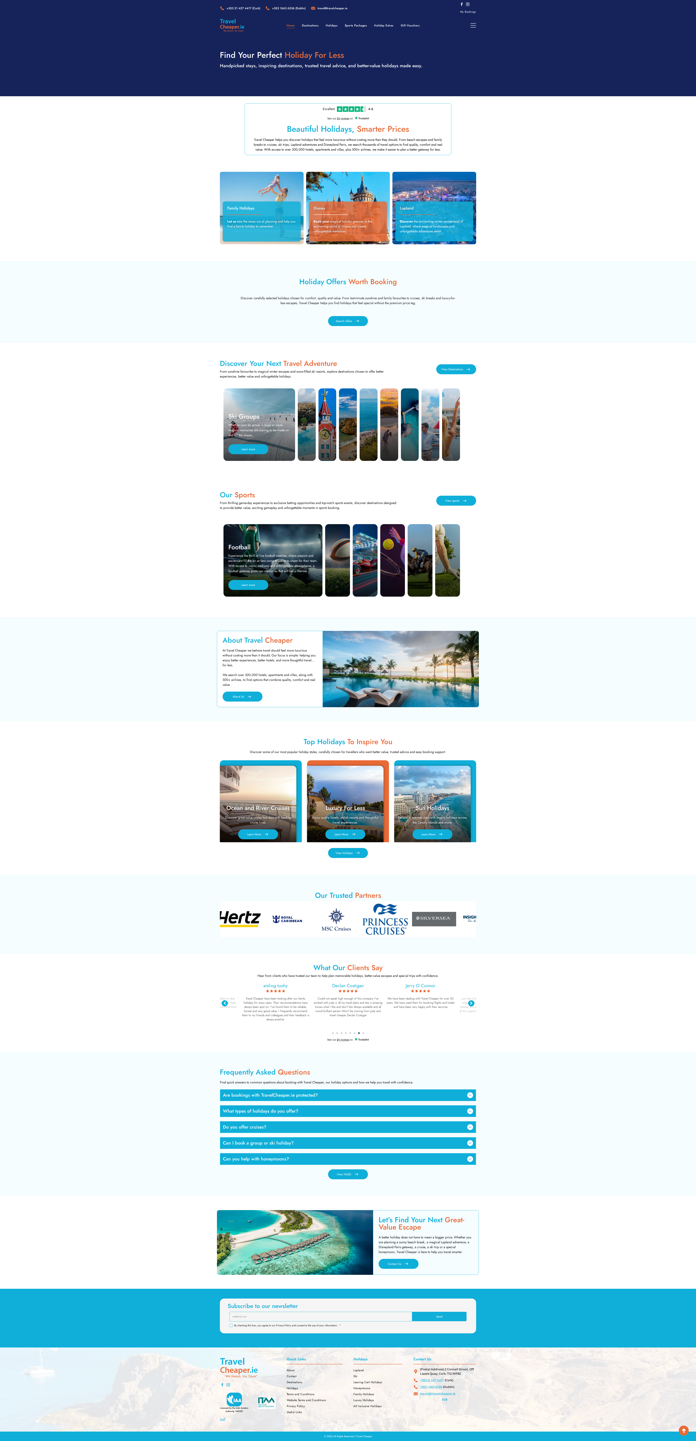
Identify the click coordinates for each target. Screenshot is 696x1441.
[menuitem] (468, 12)
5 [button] (350, 1033)
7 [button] (359, 1033)
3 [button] (341, 1033)
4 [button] (346, 1033)
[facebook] (461, 5)
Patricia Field (420, 985)
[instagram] (467, 5)
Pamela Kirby (275, 985)
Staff (222, 1419)
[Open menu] (473, 25)
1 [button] (333, 1033)
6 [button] (354, 1033)
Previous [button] (225, 1003)
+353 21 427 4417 (239, 8)
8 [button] (363, 1033)
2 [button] (337, 1033)
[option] (252, 919)
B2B (445, 1400)
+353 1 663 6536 (431, 1387)
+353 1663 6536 (283, 8)
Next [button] (471, 1003)
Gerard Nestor (348, 985)
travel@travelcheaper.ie (437, 1393)
